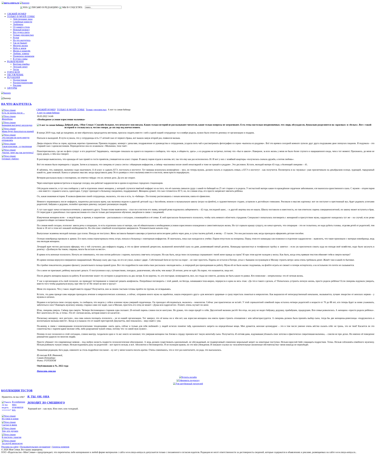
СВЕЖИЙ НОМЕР (46, 109)
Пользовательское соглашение (35, 447)
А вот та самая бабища (48, 112)
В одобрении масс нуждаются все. (18, 406)
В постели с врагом (11, 437)
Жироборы (7, 119)
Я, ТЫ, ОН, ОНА (38, 396)
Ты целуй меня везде (12, 443)
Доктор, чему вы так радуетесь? (18, 152)
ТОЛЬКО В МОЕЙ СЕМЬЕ (71, 109)
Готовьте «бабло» (10, 158)
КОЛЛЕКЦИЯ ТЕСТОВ (16, 390)
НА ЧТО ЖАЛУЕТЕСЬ (16, 104)
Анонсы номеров (60, 447)
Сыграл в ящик (9, 425)
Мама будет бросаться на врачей (18, 131)
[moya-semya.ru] (10, 3)
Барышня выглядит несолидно (17, 125)
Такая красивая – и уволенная (17, 146)
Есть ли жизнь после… (13, 113)
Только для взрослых (96, 109)
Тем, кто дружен (10, 431)
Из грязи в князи (10, 418)
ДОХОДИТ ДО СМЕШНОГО (46, 402)
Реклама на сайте (10, 447)
